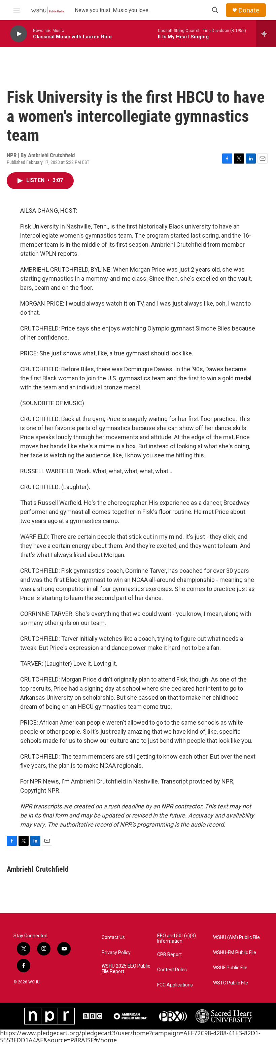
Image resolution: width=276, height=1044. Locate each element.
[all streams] (266, 33)
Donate (248, 10)
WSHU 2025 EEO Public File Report (126, 969)
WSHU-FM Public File (234, 952)
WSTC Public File (230, 982)
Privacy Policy (116, 952)
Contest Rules (172, 969)
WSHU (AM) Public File (236, 937)
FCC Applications (175, 984)
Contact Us (113, 937)
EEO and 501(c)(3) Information (176, 938)
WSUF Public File (230, 967)
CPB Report (169, 954)
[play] (18, 34)
